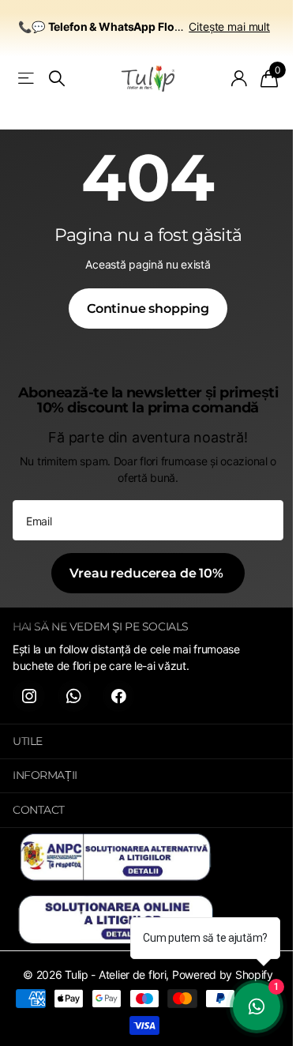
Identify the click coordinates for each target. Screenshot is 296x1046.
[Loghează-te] (239, 78)
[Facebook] (119, 696)
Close (148, 741)
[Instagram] (29, 696)
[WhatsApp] (74, 696)
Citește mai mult (229, 26)
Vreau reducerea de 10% (147, 573)
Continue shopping (148, 308)
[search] (57, 78)
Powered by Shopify (222, 974)
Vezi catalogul (27, 78)
